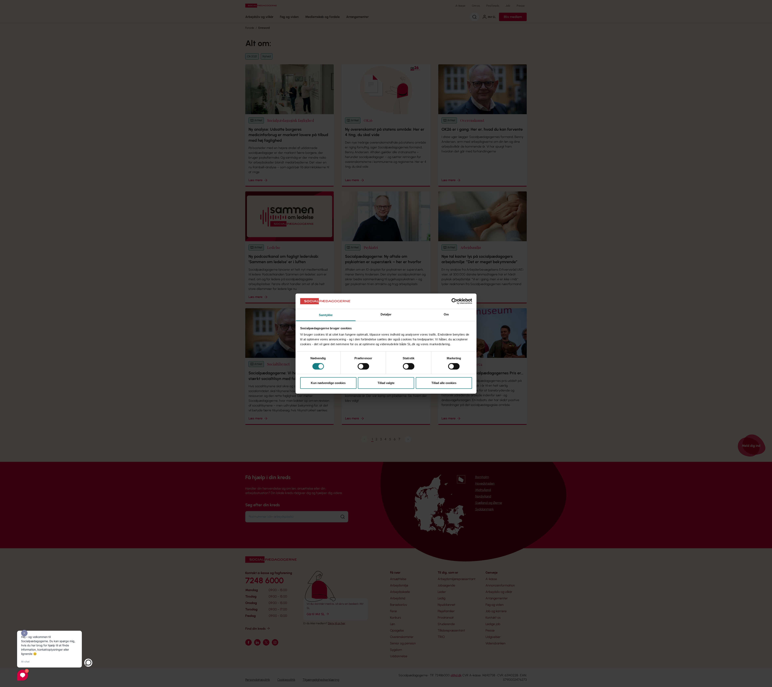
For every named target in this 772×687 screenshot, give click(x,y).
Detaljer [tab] (386, 314)
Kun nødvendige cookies (328, 383)
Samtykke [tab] (326, 315)
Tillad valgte (386, 383)
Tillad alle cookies (443, 383)
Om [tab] (446, 314)
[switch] (363, 366)
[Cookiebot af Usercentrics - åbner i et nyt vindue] (454, 301)
